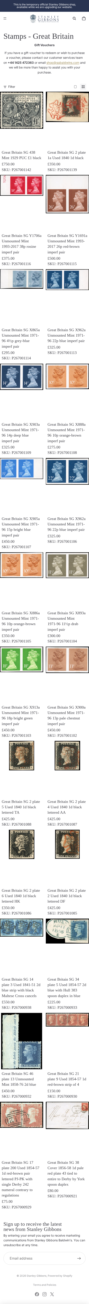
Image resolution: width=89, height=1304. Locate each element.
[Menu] (5, 18)
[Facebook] (37, 1294)
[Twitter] (52, 1294)
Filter (11, 86)
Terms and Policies (44, 1284)
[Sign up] (79, 1258)
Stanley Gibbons (36, 1275)
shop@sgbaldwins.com (62, 62)
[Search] (74, 18)
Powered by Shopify (60, 1275)
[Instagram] (44, 1294)
